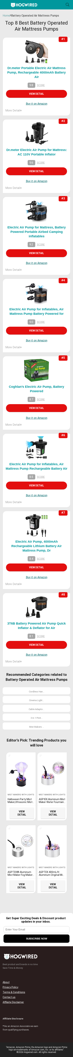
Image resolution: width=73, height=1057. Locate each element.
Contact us (9, 997)
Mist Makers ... (36, 726)
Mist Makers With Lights (21, 795)
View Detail (36, 93)
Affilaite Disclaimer (13, 1002)
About (6, 982)
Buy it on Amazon (36, 103)
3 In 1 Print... (37, 718)
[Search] (67, 4)
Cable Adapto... (36, 709)
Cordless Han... (36, 691)
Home (6, 15)
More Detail (13, 110)
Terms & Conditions (14, 992)
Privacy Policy (10, 987)
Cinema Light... (36, 700)
